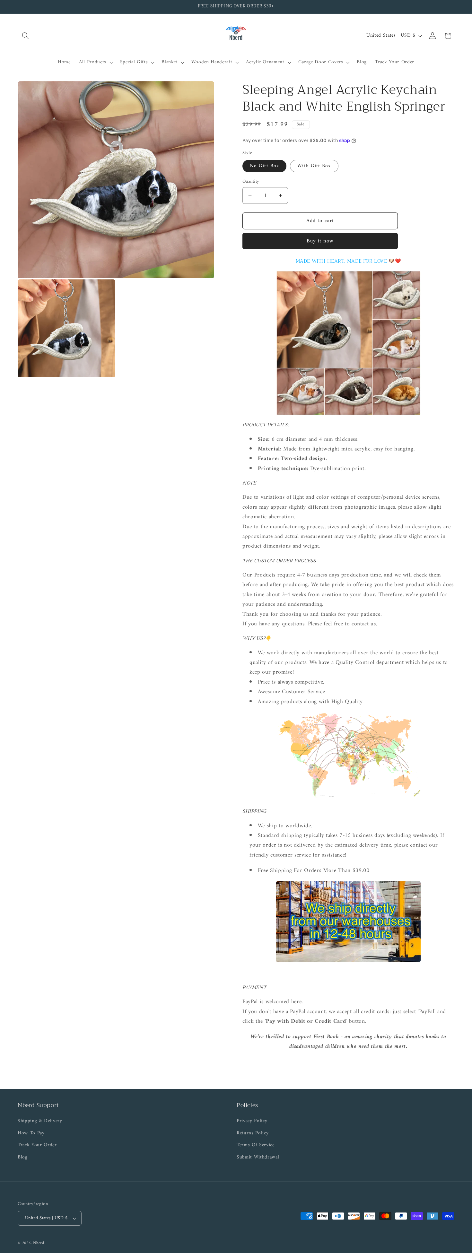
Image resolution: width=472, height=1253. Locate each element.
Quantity (250, 181)
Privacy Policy (252, 1121)
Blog (23, 1157)
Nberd (38, 1243)
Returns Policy (252, 1133)
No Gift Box (264, 165)
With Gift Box (314, 165)
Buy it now (320, 241)
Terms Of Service (256, 1145)
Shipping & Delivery (40, 1121)
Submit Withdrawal (258, 1157)
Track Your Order (37, 1145)
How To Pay (31, 1133)
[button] (25, 35)
